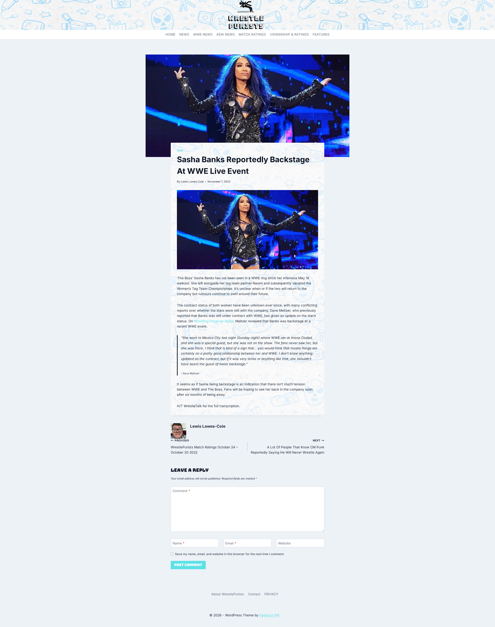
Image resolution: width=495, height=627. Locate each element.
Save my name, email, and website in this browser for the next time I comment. (229, 554)
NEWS (184, 34)
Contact (254, 594)
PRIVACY (271, 594)
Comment (181, 491)
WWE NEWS (203, 34)
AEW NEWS (225, 34)
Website (284, 543)
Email (230, 543)
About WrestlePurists (227, 594)
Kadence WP (269, 615)
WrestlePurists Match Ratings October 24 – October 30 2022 (204, 446)
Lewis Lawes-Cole (192, 181)
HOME (170, 34)
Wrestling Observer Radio (213, 321)
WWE (180, 150)
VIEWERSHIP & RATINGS (289, 34)
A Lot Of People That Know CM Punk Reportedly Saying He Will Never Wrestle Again (287, 446)
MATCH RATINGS (252, 34)
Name (178, 543)
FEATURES (321, 34)
